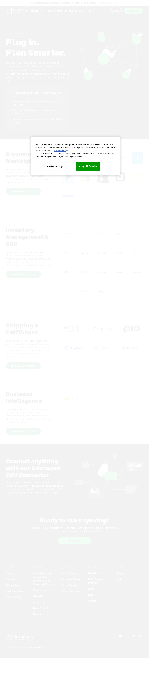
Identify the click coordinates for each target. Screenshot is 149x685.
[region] (75, 156)
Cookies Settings (54, 166)
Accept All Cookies (88, 166)
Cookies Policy (61, 150)
